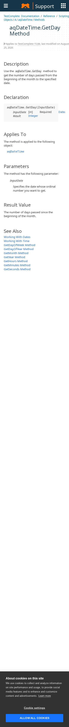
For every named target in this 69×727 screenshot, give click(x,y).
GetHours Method (16, 261)
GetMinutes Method (17, 265)
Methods (39, 19)
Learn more (44, 695)
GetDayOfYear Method (19, 249)
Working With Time (16, 241)
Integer (33, 116)
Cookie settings (34, 707)
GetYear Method (14, 257)
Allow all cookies (34, 718)
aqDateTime (25, 19)
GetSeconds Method (17, 269)
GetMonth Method (16, 253)
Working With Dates (17, 237)
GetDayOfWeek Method (19, 245)
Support (44, 6)
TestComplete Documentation (21, 16)
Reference (49, 16)
